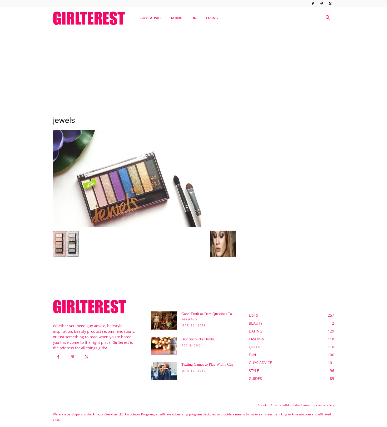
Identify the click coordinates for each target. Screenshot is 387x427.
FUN (193, 18)
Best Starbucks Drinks (197, 339)
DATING (176, 18)
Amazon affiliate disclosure (290, 405)
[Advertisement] (193, 69)
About (261, 405)
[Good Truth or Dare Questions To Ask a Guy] (164, 320)
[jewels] (127, 225)
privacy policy (324, 405)
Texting (211, 18)
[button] (327, 18)
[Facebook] (313, 3)
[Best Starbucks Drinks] (164, 346)
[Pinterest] (321, 3)
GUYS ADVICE (151, 18)
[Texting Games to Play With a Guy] (164, 371)
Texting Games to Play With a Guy (207, 364)
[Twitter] (330, 3)
